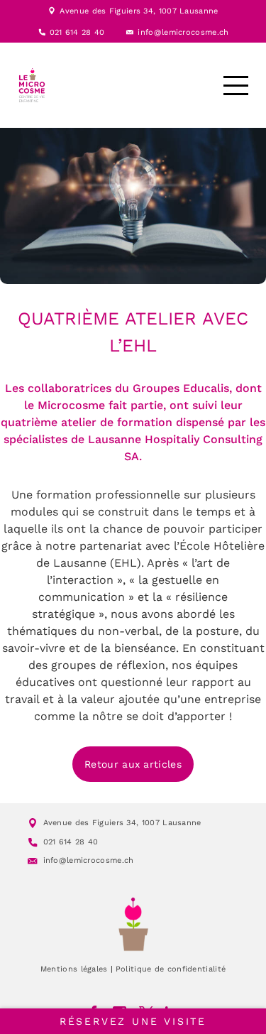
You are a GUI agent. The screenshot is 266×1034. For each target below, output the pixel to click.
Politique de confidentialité (171, 969)
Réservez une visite (133, 1021)
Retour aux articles (133, 764)
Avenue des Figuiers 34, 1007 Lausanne (122, 822)
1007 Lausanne (188, 11)
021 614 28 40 (77, 32)
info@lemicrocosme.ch (183, 32)
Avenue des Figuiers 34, (109, 11)
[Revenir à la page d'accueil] (133, 924)
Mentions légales (74, 969)
